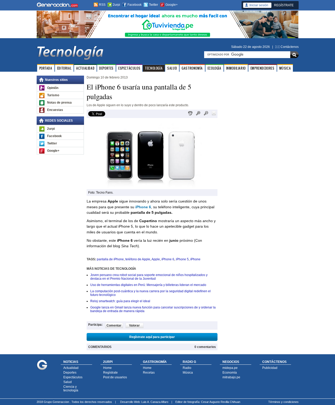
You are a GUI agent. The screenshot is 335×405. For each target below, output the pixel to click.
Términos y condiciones (283, 401)
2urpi (116, 5)
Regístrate (110, 372)
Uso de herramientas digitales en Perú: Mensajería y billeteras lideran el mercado (148, 285)
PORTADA (45, 68)
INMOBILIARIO (236, 68)
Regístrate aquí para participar (152, 337)
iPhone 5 (182, 259)
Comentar (114, 325)
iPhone (195, 259)
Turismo (53, 95)
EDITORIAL (64, 68)
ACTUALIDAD (85, 68)
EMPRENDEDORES (262, 68)
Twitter (153, 5)
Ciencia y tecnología (70, 388)
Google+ (171, 5)
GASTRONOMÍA (192, 68)
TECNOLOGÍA (154, 68)
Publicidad (269, 368)
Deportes (69, 372)
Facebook (134, 5)
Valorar (134, 325)
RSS (102, 5)
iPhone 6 (167, 259)
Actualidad (71, 368)
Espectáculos (72, 377)
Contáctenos (290, 47)
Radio (187, 368)
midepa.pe (230, 368)
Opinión (52, 88)
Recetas (149, 372)
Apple (156, 259)
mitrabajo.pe (231, 377)
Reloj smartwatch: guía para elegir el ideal (120, 301)
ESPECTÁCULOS (129, 68)
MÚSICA (285, 68)
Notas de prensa (59, 102)
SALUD (172, 68)
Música (188, 372)
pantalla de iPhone (110, 259)
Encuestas (55, 110)
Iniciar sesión (258, 5)
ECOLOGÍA (214, 68)
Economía (229, 372)
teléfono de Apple (137, 259)
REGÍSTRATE (284, 5)
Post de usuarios (115, 377)
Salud (67, 382)
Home (107, 368)
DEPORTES (106, 68)
